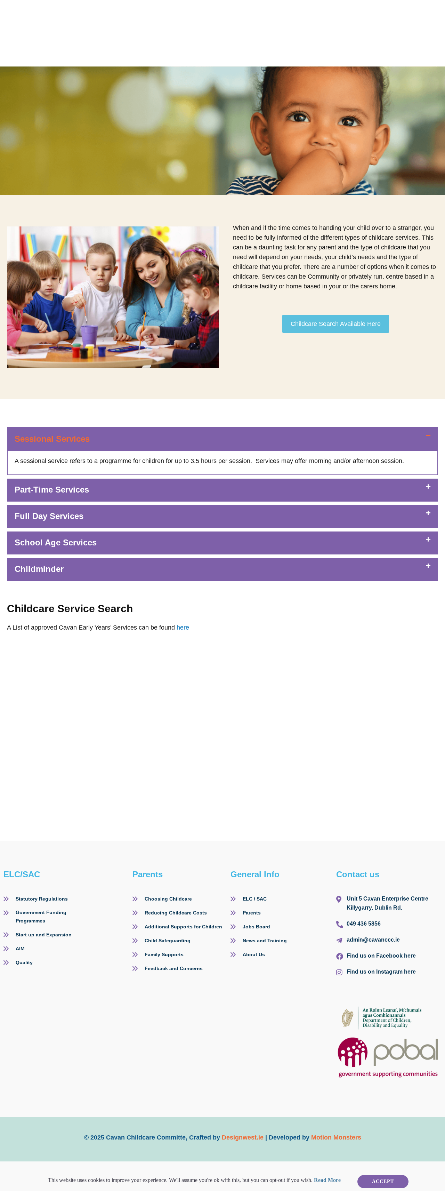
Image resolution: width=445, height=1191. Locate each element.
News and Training (128, 33)
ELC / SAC (162, 15)
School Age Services (56, 542)
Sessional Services (52, 438)
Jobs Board (344, 15)
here (183, 627)
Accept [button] (383, 1181)
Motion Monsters (336, 1137)
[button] (222, 439)
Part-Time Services (52, 489)
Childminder (221, 15)
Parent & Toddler (283, 15)
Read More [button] (327, 1180)
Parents (110, 15)
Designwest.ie (243, 1137)
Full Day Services (49, 516)
